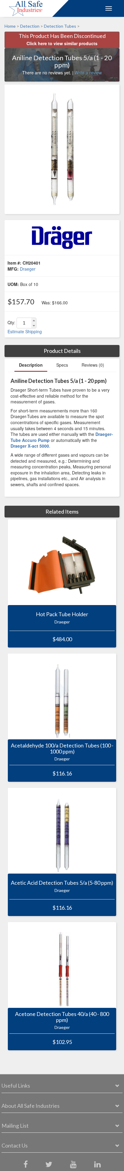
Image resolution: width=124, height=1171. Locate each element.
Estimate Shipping (25, 331)
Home (10, 26)
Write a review (88, 73)
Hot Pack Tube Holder (62, 614)
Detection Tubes (60, 26)
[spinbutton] (24, 323)
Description (31, 365)
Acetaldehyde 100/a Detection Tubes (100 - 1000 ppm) (62, 749)
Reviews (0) (93, 365)
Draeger (28, 269)
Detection (29, 26)
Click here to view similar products (62, 43)
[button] (33, 320)
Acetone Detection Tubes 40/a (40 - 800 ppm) (62, 1017)
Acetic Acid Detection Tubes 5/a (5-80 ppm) (62, 883)
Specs (62, 365)
